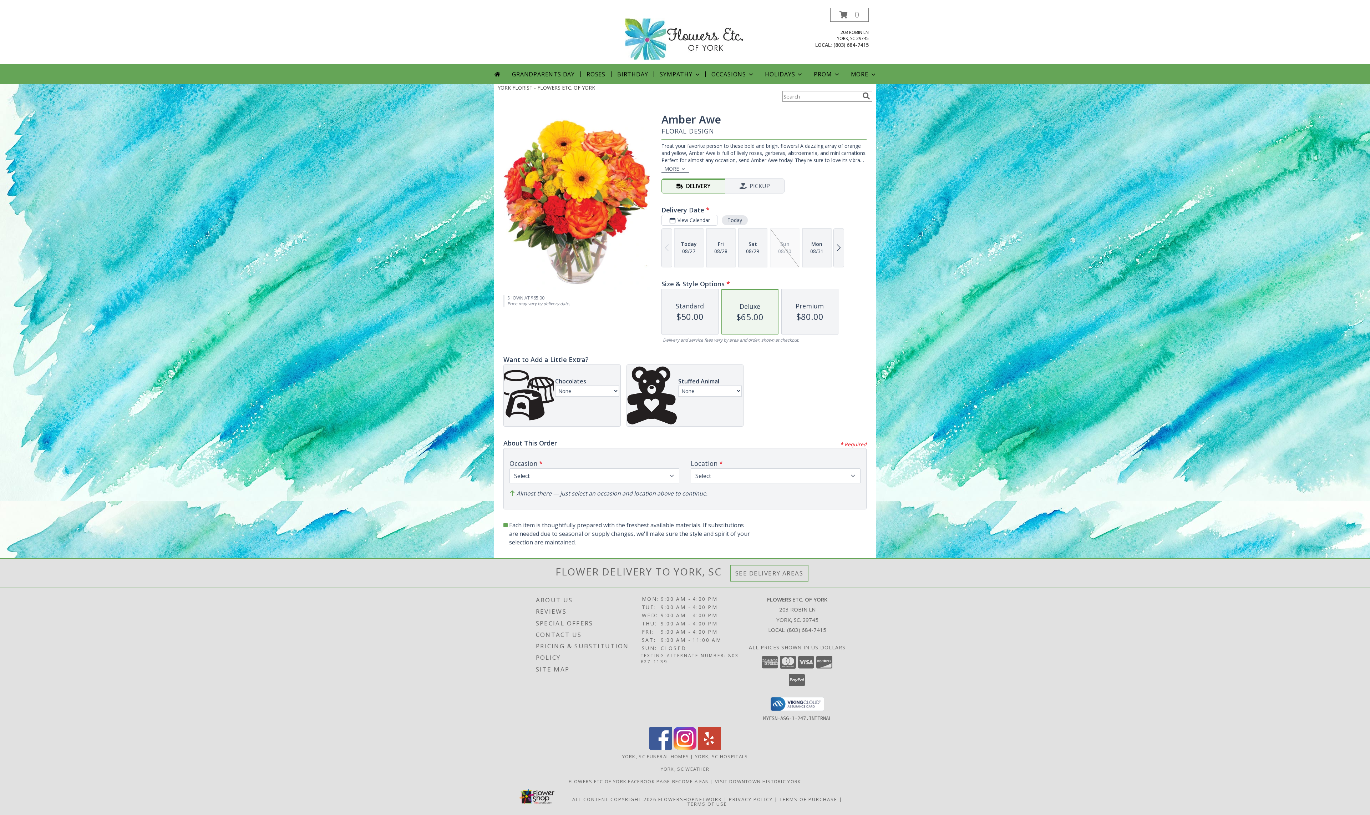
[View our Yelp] (709, 747)
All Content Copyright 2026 (614, 799)
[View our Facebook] (660, 747)
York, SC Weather (685, 769)
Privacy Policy (751, 799)
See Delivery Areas (769, 573)
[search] (866, 96)
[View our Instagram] (685, 747)
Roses (596, 74)
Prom (823, 74)
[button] (849, 15)
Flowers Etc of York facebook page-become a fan (639, 781)
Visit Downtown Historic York (758, 781)
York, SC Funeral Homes (655, 756)
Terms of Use (707, 804)
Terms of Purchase (808, 799)
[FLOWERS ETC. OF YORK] (685, 35)
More (859, 74)
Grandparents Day (543, 74)
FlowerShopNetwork (690, 799)
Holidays (780, 74)
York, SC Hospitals (721, 756)
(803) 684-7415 (851, 44)
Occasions (728, 74)
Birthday (632, 74)
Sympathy (676, 74)
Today (734, 220)
